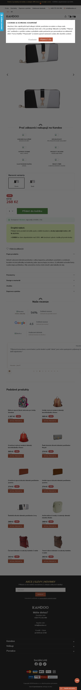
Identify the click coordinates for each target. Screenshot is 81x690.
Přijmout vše (45, 39)
